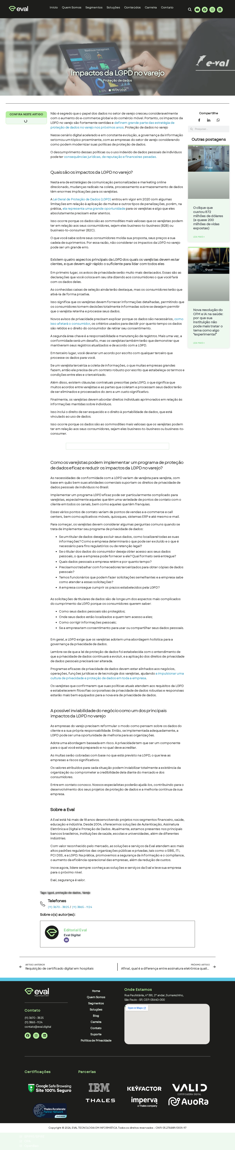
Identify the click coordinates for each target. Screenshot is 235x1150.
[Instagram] (212, 10)
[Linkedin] (220, 10)
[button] (189, 9)
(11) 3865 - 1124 (82, 907)
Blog (96, 1016)
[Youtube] (197, 10)
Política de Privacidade (96, 1040)
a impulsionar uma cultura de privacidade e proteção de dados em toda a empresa (117, 675)
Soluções (113, 7)
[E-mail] (66, 940)
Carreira (151, 7)
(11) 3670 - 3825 (58, 907)
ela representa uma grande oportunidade (94, 208)
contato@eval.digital (38, 1027)
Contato (167, 7)
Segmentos (96, 1003)
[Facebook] (205, 10)
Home (96, 991)
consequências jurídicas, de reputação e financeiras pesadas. (110, 157)
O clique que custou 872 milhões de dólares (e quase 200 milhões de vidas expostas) (208, 217)
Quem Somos (71, 7)
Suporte (96, 1034)
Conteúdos (132, 7)
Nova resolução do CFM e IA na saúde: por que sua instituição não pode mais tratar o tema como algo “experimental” (208, 322)
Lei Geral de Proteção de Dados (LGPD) (82, 199)
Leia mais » (199, 236)
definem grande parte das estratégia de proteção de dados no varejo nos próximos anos (112, 125)
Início (54, 7)
